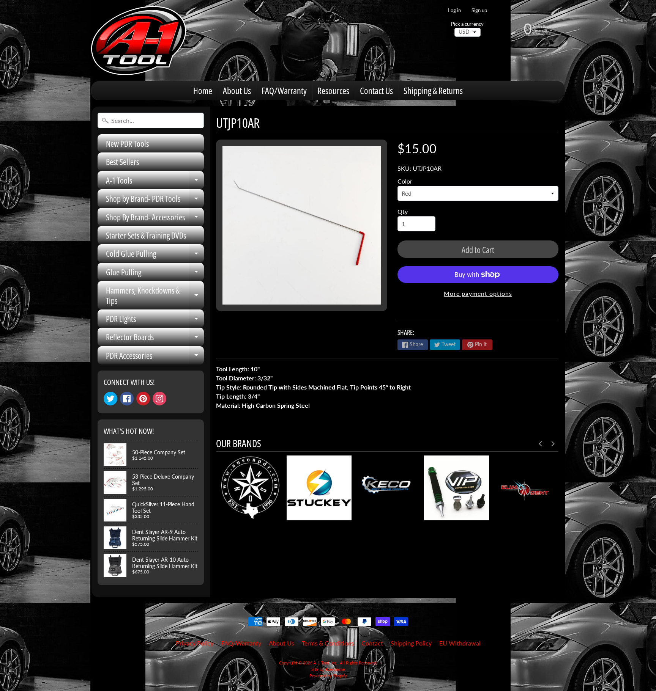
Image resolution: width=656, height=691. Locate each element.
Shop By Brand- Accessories (155, 218)
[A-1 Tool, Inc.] (138, 40)
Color (404, 181)
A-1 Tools (155, 181)
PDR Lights (155, 320)
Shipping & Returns (433, 90)
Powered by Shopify (328, 675)
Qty (402, 211)
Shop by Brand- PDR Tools (155, 200)
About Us (237, 90)
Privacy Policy (194, 643)
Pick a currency (467, 24)
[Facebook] (127, 398)
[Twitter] (110, 398)
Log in (454, 10)
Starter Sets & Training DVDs (146, 235)
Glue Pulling (155, 273)
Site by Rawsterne (328, 669)
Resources (333, 90)
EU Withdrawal (460, 643)
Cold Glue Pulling (155, 255)
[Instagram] (159, 398)
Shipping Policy (411, 643)
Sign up (479, 10)
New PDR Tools (127, 143)
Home (202, 90)
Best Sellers (122, 161)
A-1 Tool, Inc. (325, 662)
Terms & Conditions (328, 643)
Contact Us (376, 90)
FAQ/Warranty (284, 90)
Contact (372, 643)
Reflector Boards (155, 338)
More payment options (478, 293)
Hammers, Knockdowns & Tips (155, 295)
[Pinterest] (143, 398)
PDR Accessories (155, 357)
